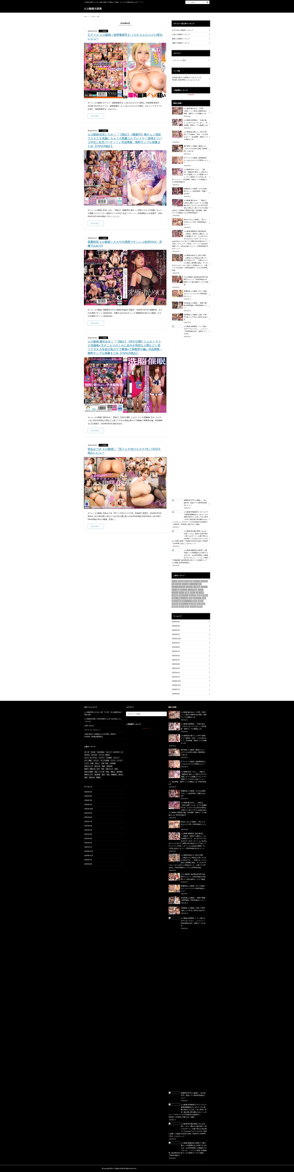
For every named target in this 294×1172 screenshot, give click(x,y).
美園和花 (175, 606)
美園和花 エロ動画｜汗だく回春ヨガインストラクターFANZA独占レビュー (195, 295)
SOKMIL (178, 584)
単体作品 (204, 595)
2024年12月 (176, 681)
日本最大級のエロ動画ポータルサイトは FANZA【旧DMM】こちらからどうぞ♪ (186, 78)
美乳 (203, 604)
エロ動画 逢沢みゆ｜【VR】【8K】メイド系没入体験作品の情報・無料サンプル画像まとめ (195, 112)
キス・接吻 (175, 590)
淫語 (195, 601)
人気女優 (175, 595)
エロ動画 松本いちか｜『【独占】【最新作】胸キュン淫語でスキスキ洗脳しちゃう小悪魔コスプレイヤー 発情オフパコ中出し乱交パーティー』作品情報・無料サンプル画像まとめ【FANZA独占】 (190, 176)
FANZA (181, 581)
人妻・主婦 (199, 592)
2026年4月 (176, 626)
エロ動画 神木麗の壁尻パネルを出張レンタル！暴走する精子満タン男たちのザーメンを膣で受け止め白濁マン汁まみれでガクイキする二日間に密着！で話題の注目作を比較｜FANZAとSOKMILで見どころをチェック (190, 538)
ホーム (88, 16)
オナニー (204, 587)
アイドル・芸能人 (195, 584)
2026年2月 (176, 634)
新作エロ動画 (176, 601)
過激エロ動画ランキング (181, 43)
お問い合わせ (89, 726)
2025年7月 (176, 651)
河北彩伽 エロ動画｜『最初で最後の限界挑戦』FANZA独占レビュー (195, 306)
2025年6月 (176, 656)
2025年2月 (176, 673)
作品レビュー (184, 595)
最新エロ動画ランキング (181, 39)
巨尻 (204, 598)
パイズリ (175, 592)
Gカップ (196, 581)
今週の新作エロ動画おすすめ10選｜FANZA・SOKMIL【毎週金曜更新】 (100, 735)
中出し (192, 592)
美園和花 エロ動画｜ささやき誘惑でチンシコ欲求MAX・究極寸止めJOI (195, 192)
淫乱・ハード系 (187, 601)
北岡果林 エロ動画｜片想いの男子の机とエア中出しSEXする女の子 (196, 318)
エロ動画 (196, 587)
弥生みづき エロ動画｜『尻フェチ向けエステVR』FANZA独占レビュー (195, 223)
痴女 (198, 604)
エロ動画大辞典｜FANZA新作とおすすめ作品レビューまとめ (103, 720)
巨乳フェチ (197, 598)
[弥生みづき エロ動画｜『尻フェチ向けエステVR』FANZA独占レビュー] (125, 507)
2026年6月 (176, 622)
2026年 (93, 16)
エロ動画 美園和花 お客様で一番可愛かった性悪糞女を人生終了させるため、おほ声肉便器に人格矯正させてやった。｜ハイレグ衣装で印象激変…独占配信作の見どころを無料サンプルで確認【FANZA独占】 (190, 557)
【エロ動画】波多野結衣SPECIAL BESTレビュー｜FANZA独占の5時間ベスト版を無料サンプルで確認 (190, 282)
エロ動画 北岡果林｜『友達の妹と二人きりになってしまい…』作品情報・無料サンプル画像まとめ (196, 124)
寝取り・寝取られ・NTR (179, 598)
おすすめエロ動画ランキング (182, 30)
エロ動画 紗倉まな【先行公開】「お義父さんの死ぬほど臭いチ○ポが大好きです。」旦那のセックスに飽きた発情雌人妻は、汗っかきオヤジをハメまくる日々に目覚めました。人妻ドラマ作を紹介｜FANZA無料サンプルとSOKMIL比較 (190, 264)
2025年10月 (176, 639)
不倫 (187, 592)
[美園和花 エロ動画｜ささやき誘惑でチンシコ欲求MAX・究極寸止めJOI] (125, 304)
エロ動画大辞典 (93, 8)
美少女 (182, 606)
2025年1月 (176, 677)
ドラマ (201, 590)
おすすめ (185, 584)
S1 (173, 584)
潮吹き (201, 601)
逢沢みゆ (193, 606)
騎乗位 (200, 606)
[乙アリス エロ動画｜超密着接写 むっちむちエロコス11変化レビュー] (125, 97)
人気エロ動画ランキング (181, 34)
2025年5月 (176, 660)
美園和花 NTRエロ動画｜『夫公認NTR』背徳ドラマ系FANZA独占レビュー (195, 504)
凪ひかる (192, 595)
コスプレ (184, 590)
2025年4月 (176, 664)
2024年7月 (176, 689)
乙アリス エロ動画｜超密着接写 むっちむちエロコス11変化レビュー (196, 161)
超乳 (187, 606)
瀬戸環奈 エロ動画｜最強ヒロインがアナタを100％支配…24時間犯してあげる (195, 149)
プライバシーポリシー (92, 730)
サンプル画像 (192, 590)
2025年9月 (176, 643)
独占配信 (192, 604)
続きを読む (95, 116)
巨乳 (190, 598)
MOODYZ (204, 581)
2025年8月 (176, 647)
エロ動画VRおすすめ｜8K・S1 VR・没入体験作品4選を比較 (102, 713)
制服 (198, 595)
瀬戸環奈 (175, 604)
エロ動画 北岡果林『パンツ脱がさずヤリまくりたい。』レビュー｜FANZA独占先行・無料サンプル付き (196, 331)
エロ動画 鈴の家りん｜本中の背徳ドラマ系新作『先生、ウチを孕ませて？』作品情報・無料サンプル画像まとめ (190, 137)
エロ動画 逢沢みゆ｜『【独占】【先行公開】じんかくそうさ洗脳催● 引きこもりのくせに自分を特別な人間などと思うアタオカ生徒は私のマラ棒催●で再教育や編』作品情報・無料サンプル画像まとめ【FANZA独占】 (190, 207)
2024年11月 (176, 685)
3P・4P (174, 581)
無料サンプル (184, 604)
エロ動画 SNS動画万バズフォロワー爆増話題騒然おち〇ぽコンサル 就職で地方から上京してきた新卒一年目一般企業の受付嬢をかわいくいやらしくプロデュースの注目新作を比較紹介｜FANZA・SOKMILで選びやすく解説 (190, 519)
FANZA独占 (188, 581)
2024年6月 (176, 694)
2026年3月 (176, 630)
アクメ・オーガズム (178, 587)
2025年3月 (176, 668)
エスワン (189, 587)
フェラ (182, 592)
